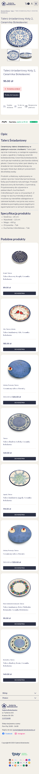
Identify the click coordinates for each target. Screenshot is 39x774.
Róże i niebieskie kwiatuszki (11, 604)
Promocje (11, 385)
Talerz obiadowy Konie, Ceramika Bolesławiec (16, 664)
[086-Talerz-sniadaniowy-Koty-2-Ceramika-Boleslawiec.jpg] (19, 36)
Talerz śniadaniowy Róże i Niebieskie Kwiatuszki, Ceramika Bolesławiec (17, 608)
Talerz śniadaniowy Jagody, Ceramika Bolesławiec (17, 499)
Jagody (5, 494)
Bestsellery (6, 660)
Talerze (9, 273)
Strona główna (5, 11)
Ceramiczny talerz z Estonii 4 (14, 388)
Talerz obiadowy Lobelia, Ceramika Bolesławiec (16, 443)
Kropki (5, 273)
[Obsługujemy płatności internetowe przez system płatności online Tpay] (19, 759)
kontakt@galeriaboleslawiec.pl (24, 730)
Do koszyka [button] (20, 293)
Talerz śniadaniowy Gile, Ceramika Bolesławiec (16, 333)
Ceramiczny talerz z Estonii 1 (14, 554)
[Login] (32, 3)
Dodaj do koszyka (12, 95)
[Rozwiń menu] (36, 3)
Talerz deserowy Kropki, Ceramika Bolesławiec (16, 277)
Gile (4, 329)
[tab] (18, 46)
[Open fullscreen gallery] (37, 46)
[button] (13, 55)
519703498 (6, 718)
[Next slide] (31, 55)
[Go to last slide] (8, 55)
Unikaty (13, 329)
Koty (12, 11)
